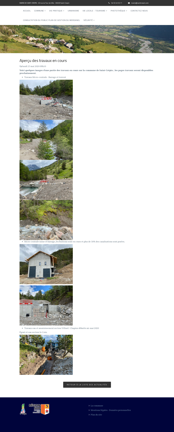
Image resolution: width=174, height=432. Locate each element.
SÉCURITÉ (88, 20)
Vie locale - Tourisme (94, 10)
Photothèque (118, 10)
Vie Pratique (55, 10)
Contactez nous (139, 10)
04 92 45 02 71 (116, 3)
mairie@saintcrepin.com (140, 3)
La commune (97, 405)
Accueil (27, 10)
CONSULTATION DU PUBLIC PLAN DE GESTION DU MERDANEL (51, 20)
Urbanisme (73, 10)
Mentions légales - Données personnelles (111, 410)
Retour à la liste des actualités (87, 384)
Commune (39, 10)
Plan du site (96, 414)
